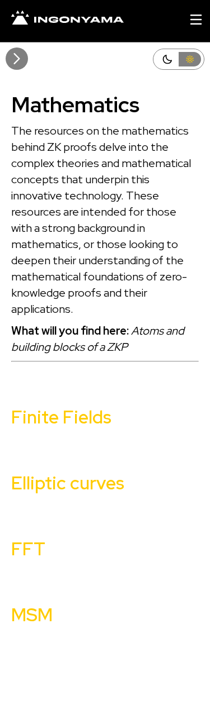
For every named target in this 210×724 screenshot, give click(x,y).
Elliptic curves (67, 483)
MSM (32, 615)
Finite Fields (61, 417)
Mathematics (75, 104)
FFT (28, 549)
